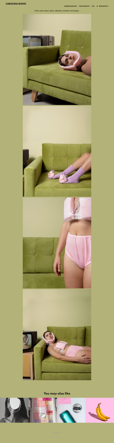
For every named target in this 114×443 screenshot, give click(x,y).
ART (93, 6)
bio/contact (103, 6)
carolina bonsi (16, 3)
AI (97, 6)
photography (84, 6)
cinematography (70, 6)
